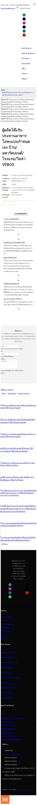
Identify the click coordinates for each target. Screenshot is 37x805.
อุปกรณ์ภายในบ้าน (7, 617)
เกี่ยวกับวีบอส (5, 631)
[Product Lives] (5, 803)
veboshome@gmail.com (8, 8)
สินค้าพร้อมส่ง (12, 393)
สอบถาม (8, 203)
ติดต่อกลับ (4, 638)
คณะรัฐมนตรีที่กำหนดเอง (9, 662)
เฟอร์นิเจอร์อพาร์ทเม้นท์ (9, 725)
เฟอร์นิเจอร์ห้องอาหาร (8, 732)
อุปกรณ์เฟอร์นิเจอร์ (7, 698)
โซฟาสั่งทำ (4, 682)
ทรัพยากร (4, 634)
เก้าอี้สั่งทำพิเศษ (6, 692)
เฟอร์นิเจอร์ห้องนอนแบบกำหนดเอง (12, 718)
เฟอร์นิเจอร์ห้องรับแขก (8, 729)
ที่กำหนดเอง (5, 627)
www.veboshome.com (23, 789)
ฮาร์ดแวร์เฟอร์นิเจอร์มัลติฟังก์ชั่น (11, 739)
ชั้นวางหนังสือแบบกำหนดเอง (10, 677)
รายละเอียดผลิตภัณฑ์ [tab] (20, 213)
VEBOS (3, 90)
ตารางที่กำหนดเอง (7, 667)
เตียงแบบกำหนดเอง (7, 672)
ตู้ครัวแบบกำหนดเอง (7, 657)
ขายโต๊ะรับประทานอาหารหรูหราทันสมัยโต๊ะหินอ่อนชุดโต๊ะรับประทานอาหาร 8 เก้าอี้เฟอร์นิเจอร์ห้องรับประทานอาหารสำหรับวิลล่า (18, 509)
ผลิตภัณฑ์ (4, 620)
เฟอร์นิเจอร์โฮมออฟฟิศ (8, 736)
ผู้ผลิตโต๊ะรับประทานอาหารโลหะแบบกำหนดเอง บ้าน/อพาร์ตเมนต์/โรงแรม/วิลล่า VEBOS (17, 94)
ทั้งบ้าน (4, 393)
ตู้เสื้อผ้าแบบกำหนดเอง (8, 652)
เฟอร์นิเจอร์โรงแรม (7, 722)
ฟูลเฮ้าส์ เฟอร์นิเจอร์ (24, 393)
